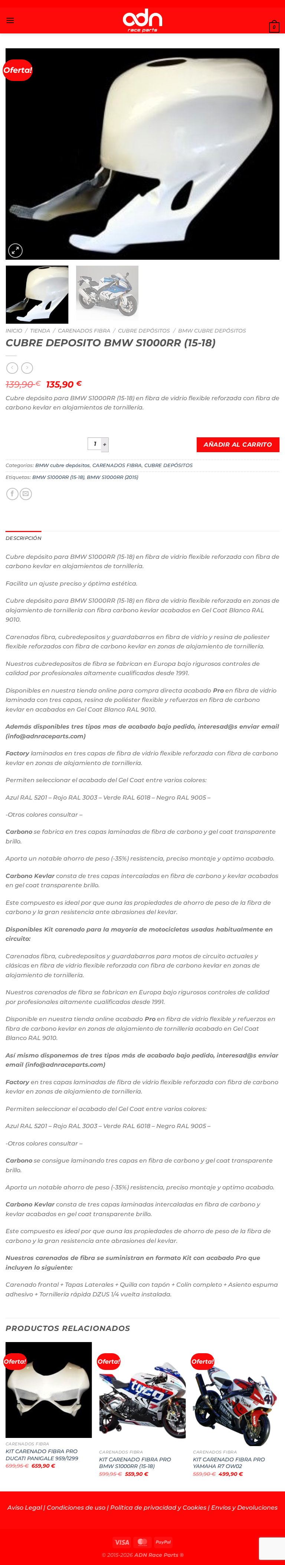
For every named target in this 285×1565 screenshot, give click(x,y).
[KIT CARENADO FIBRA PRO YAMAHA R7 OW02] (236, 1394)
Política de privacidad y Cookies (158, 1507)
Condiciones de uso (76, 1507)
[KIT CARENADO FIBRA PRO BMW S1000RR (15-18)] (142, 1394)
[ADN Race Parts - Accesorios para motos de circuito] (142, 20)
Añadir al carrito (238, 444)
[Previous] (20, 154)
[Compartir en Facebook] (12, 494)
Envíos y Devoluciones (244, 1507)
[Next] (264, 154)
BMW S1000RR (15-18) (58, 477)
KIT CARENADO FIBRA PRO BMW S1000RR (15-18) (135, 1463)
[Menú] (10, 20)
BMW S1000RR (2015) (112, 477)
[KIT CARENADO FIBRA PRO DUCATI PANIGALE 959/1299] (49, 1390)
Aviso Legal (24, 1507)
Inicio (14, 331)
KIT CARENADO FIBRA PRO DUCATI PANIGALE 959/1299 (42, 1455)
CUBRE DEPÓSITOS (144, 331)
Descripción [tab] (24, 538)
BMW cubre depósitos (212, 331)
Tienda (40, 331)
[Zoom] (15, 250)
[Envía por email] (26, 494)
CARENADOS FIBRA (84, 331)
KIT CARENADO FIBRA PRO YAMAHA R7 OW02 (229, 1463)
